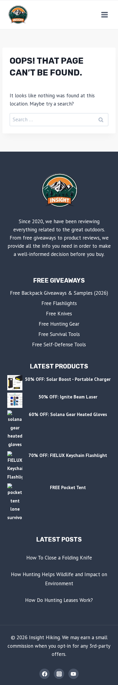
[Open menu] (104, 14)
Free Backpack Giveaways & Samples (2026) (59, 293)
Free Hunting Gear (59, 324)
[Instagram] (59, 674)
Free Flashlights (59, 303)
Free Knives (59, 313)
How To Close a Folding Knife (59, 557)
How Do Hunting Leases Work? (59, 600)
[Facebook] (44, 674)
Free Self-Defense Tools (59, 344)
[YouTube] (73, 674)
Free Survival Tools (59, 334)
